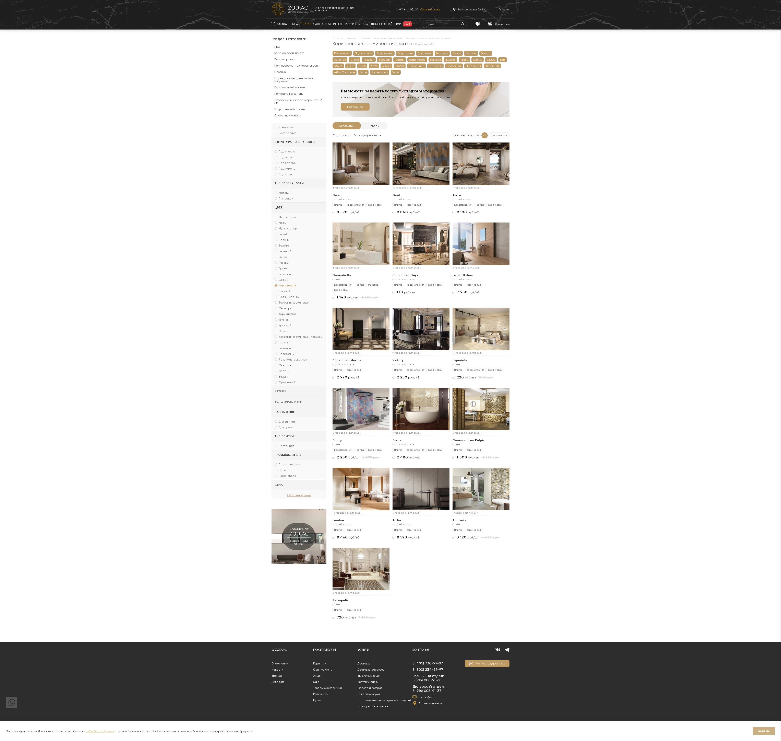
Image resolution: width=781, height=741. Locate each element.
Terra (457, 195)
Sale (316, 681)
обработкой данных (100, 731)
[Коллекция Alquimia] (481, 489)
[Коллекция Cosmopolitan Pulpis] (481, 409)
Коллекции (346, 125)
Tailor (397, 520)
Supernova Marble (347, 360)
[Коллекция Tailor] (421, 489)
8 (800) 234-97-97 (427, 669)
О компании (280, 663)
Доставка (364, 663)
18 (478, 135)
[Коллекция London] (361, 489)
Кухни (317, 700)
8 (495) (407, 9)
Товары (374, 125)
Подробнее (355, 107)
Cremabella (342, 275)
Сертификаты (322, 669)
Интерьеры (320, 694)
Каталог (352, 38)
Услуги (363, 650)
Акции (317, 675)
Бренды (277, 675)
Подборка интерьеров (373, 706)
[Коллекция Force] (421, 409)
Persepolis (340, 600)
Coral (337, 195)
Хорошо (764, 731)
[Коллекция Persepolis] (361, 569)
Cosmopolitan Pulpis (468, 440)
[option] (299, 536)
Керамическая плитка (388, 38)
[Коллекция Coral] (361, 163)
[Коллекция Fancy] (361, 409)
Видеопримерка (369, 694)
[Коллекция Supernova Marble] (361, 329)
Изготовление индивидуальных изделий (384, 700)
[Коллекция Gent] (421, 163)
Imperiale (460, 360)
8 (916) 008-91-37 (426, 690)
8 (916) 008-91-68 (426, 680)
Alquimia (459, 520)
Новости (277, 669)
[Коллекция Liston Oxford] (481, 244)
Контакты (420, 650)
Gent (397, 195)
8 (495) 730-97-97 (427, 663)
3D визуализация (369, 675)
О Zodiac (279, 650)
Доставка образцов (371, 669)
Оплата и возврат (370, 687)
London (338, 520)
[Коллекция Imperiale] (481, 329)
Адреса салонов (430, 703)
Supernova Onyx (405, 275)
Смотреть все (499, 135)
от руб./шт (345, 297)
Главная (338, 38)
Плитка (365, 38)
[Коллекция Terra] (481, 163)
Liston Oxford (463, 275)
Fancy (337, 440)
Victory (398, 360)
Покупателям (324, 650)
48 (484, 135)
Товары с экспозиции (327, 687)
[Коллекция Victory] (421, 329)
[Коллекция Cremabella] (361, 244)
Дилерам (278, 681)
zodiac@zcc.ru (428, 697)
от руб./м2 (346, 212)
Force (397, 440)
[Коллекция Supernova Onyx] (421, 244)
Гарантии (319, 663)
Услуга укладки (368, 681)
